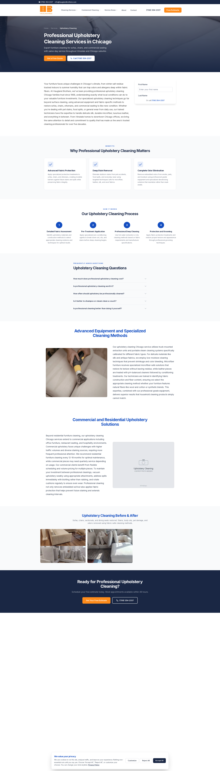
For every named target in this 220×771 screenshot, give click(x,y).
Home (46, 28)
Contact (133, 10)
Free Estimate (172, 10)
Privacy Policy (93, 765)
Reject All (146, 761)
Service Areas (110, 10)
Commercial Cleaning (90, 10)
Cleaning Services (68, 10)
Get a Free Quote (55, 58)
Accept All (159, 761)
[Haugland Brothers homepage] (46, 10)
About (124, 10)
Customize (132, 761)
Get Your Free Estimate (96, 600)
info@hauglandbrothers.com (65, 2)
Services (54, 28)
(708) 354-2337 (45, 2)
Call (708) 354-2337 (82, 58)
